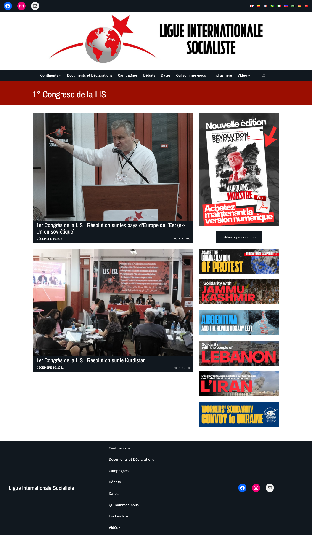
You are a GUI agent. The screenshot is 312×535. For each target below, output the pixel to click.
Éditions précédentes (239, 237)
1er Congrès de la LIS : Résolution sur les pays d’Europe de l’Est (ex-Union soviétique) (110, 228)
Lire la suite (180, 239)
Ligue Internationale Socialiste (41, 488)
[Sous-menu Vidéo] (249, 75)
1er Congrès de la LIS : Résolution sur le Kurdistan (91, 360)
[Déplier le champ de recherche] (264, 75)
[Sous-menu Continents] (60, 75)
